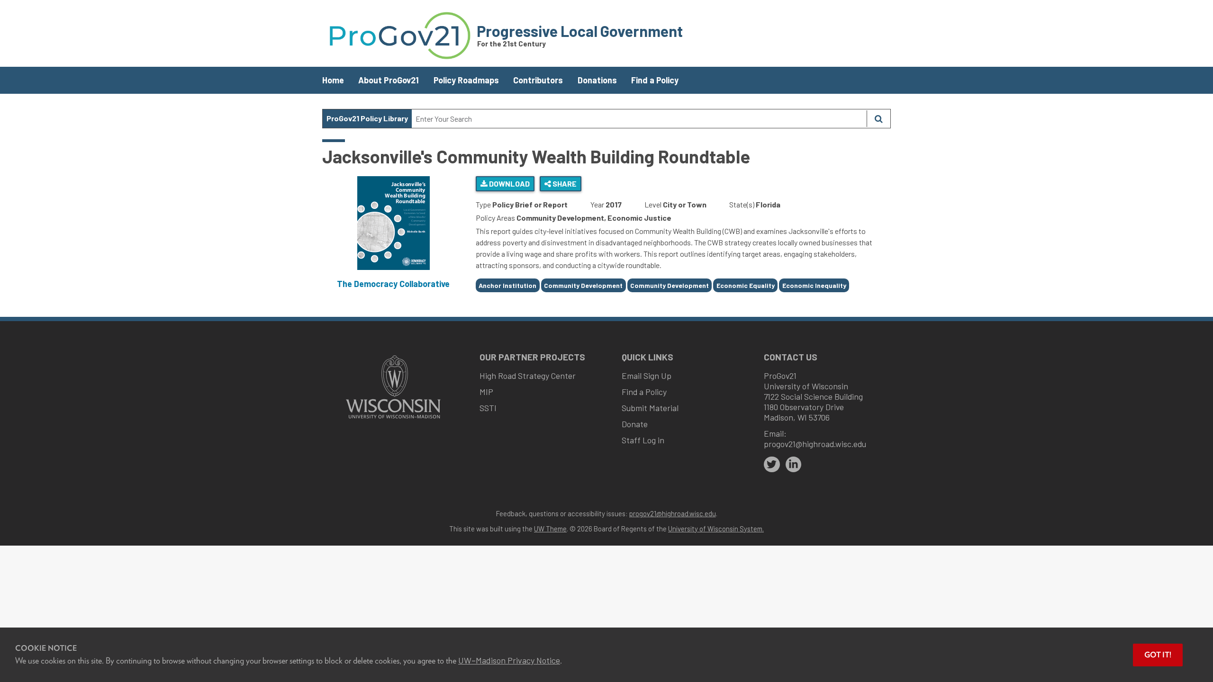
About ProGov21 (388, 80)
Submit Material (650, 408)
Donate (635, 424)
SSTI (488, 408)
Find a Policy (655, 80)
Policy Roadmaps (466, 80)
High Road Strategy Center (528, 375)
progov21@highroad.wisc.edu (815, 444)
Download (509, 183)
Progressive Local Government (580, 31)
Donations (597, 80)
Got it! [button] (1157, 654)
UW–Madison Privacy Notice (509, 660)
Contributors (538, 80)
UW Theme (550, 528)
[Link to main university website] (393, 419)
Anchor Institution (507, 285)
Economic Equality (745, 285)
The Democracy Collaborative (393, 283)
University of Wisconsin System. (716, 528)
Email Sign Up (646, 375)
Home (333, 80)
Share (564, 183)
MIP (486, 391)
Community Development (583, 285)
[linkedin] (794, 465)
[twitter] (772, 465)
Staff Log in (643, 440)
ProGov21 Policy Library (367, 118)
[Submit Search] (878, 118)
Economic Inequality (814, 285)
